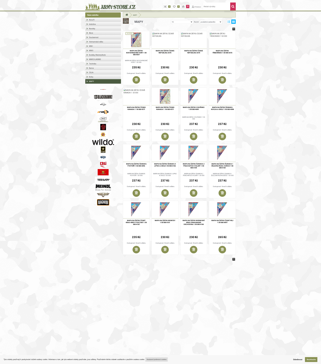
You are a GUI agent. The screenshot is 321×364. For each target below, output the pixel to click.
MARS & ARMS (95, 59)
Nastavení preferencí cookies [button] (157, 359)
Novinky (92, 29)
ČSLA (91, 72)
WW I (91, 46)
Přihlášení (197, 7)
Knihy (91, 77)
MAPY (91, 81)
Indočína (92, 24)
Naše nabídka (92, 15)
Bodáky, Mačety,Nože (97, 55)
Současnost (93, 37)
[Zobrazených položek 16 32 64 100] (182, 22)
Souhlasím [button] (311, 359)
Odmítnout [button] (297, 359)
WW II (91, 51)
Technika (92, 64)
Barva (91, 68)
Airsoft (92, 20)
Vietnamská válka (96, 42)
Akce (91, 33)
